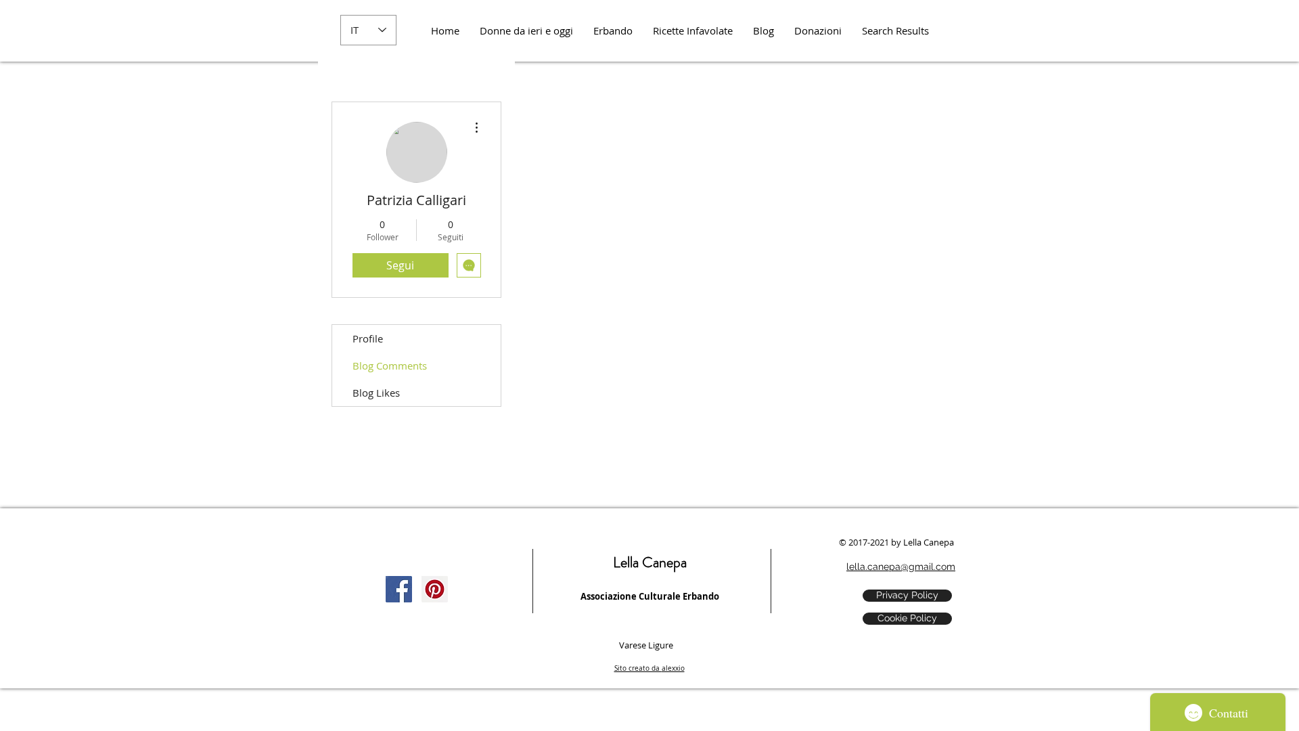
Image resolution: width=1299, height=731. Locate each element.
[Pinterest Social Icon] (434, 589)
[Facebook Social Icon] (399, 589)
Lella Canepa (650, 562)
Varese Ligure (646, 645)
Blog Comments (389, 365)
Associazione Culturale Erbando (649, 596)
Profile (367, 338)
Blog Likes (376, 392)
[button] (818, 30)
